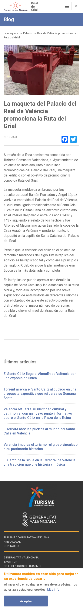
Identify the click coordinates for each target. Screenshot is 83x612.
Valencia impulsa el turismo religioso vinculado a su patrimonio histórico (41, 447)
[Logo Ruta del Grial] (16, 6)
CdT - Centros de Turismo (22, 566)
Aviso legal (12, 541)
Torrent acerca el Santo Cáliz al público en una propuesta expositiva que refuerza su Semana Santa (40, 393)
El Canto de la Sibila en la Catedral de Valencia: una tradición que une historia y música (40, 462)
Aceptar (26, 601)
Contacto (11, 546)
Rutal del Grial (34, 6)
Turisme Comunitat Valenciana (26, 537)
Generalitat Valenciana (21, 557)
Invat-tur (10, 561)
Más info (53, 589)
